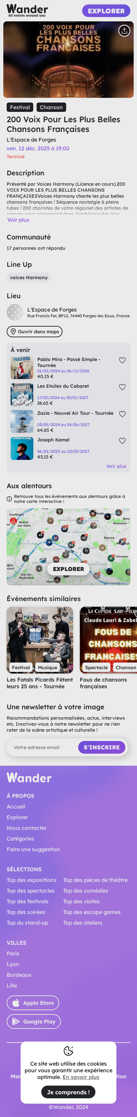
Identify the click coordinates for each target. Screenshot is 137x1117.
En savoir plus (81, 1077)
